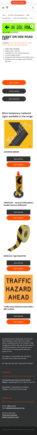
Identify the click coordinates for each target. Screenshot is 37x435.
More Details (18, 159)
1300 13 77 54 (11, 406)
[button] (3, 8)
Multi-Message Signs (20, 45)
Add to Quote (14, 82)
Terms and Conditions (9, 415)
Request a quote (18, 3)
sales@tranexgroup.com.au (15, 408)
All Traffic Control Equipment (16, 15)
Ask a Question (14, 99)
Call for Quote (14, 91)
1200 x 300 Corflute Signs (20, 18)
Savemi (33, 429)
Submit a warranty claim (10, 417)
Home (4, 15)
